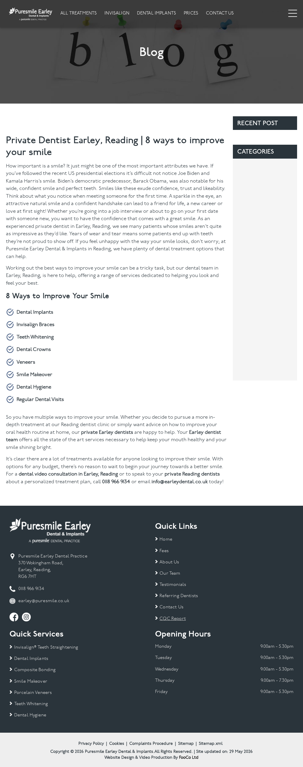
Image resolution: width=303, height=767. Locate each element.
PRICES (191, 13)
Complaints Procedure (151, 744)
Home (165, 539)
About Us (169, 562)
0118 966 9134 (116, 481)
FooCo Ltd (189, 758)
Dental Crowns (34, 349)
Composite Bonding (35, 670)
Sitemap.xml (211, 744)
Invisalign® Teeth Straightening (46, 647)
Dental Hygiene (34, 387)
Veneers (26, 362)
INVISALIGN (116, 13)
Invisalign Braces (35, 324)
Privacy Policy (91, 744)
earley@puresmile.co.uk (43, 601)
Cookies (116, 744)
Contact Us (171, 607)
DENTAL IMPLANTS (156, 13)
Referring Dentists (178, 596)
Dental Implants (35, 312)
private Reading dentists (192, 474)
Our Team (169, 573)
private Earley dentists (107, 432)
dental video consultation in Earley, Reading (68, 474)
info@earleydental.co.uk (180, 481)
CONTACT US (220, 13)
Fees (164, 551)
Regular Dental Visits (40, 399)
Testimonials (172, 585)
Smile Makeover (34, 374)
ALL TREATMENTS (78, 13)
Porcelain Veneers (33, 693)
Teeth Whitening (35, 337)
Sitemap (186, 744)
